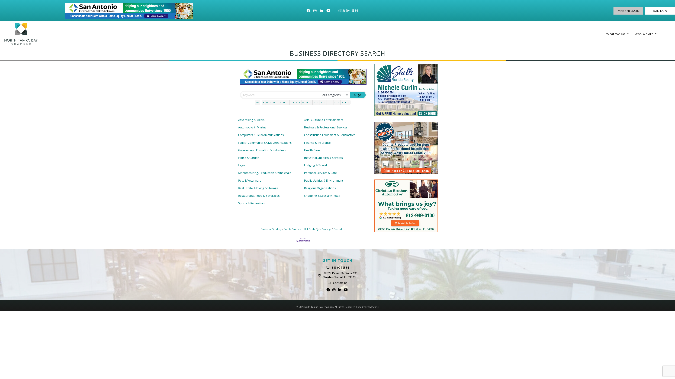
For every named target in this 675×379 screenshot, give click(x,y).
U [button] (331, 102)
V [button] (335, 102)
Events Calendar (293, 229)
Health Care (312, 150)
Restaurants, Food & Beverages (259, 196)
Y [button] (345, 102)
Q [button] (318, 102)
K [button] (296, 102)
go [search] (359, 95)
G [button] (284, 102)
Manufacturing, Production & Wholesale (264, 173)
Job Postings (324, 229)
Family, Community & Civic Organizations (265, 143)
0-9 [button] (257, 102)
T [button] (328, 102)
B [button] (267, 102)
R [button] (321, 102)
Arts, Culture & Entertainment (323, 120)
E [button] (277, 102)
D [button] (274, 102)
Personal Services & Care (320, 173)
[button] (628, 11)
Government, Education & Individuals (262, 150)
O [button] (310, 102)
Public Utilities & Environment (323, 180)
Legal (241, 165)
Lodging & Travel (315, 165)
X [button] (342, 102)
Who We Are (644, 34)
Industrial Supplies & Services (323, 158)
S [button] (324, 102)
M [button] (303, 102)
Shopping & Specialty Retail (322, 196)
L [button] (299, 102)
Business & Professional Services (326, 127)
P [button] (314, 102)
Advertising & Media (251, 120)
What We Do (615, 34)
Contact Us (339, 229)
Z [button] (348, 102)
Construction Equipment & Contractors (329, 135)
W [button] (338, 102)
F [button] (280, 102)
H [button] (287, 102)
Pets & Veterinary (249, 180)
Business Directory (271, 229)
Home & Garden (248, 158)
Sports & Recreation (251, 203)
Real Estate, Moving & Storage (258, 188)
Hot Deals (309, 229)
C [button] (270, 102)
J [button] (293, 102)
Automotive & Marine (252, 127)
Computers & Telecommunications (261, 135)
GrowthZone (372, 306)
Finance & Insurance (317, 143)
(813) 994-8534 (348, 10)
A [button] (263, 102)
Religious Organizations (320, 188)
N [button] (307, 102)
